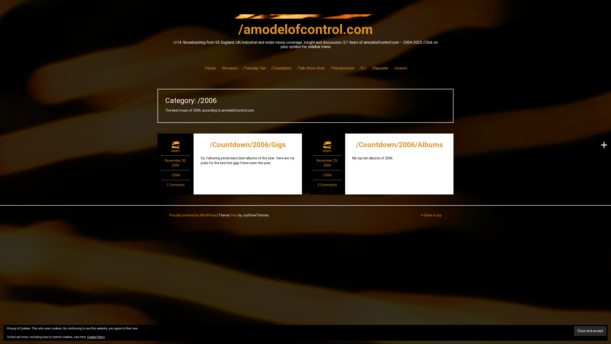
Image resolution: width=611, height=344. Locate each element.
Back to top (433, 215)
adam (175, 151)
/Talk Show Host (311, 68)
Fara (234, 215)
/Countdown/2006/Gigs (248, 144)
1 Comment (175, 185)
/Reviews (229, 68)
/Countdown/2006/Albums (399, 144)
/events (400, 68)
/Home (210, 68)
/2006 (175, 175)
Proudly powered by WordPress (192, 215)
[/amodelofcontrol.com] (305, 18)
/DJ (363, 68)
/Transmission (342, 68)
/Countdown (281, 68)
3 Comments (327, 185)
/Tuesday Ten (254, 68)
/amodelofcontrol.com (305, 29)
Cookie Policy (96, 337)
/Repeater (380, 68)
